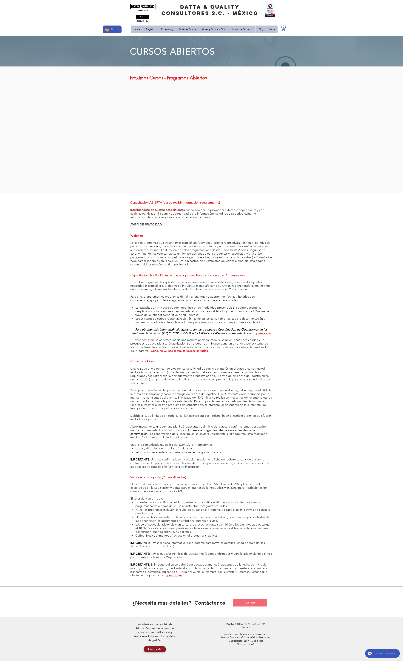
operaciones (263, 333)
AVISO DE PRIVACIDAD (146, 224)
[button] (187, 29)
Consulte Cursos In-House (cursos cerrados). (180, 351)
